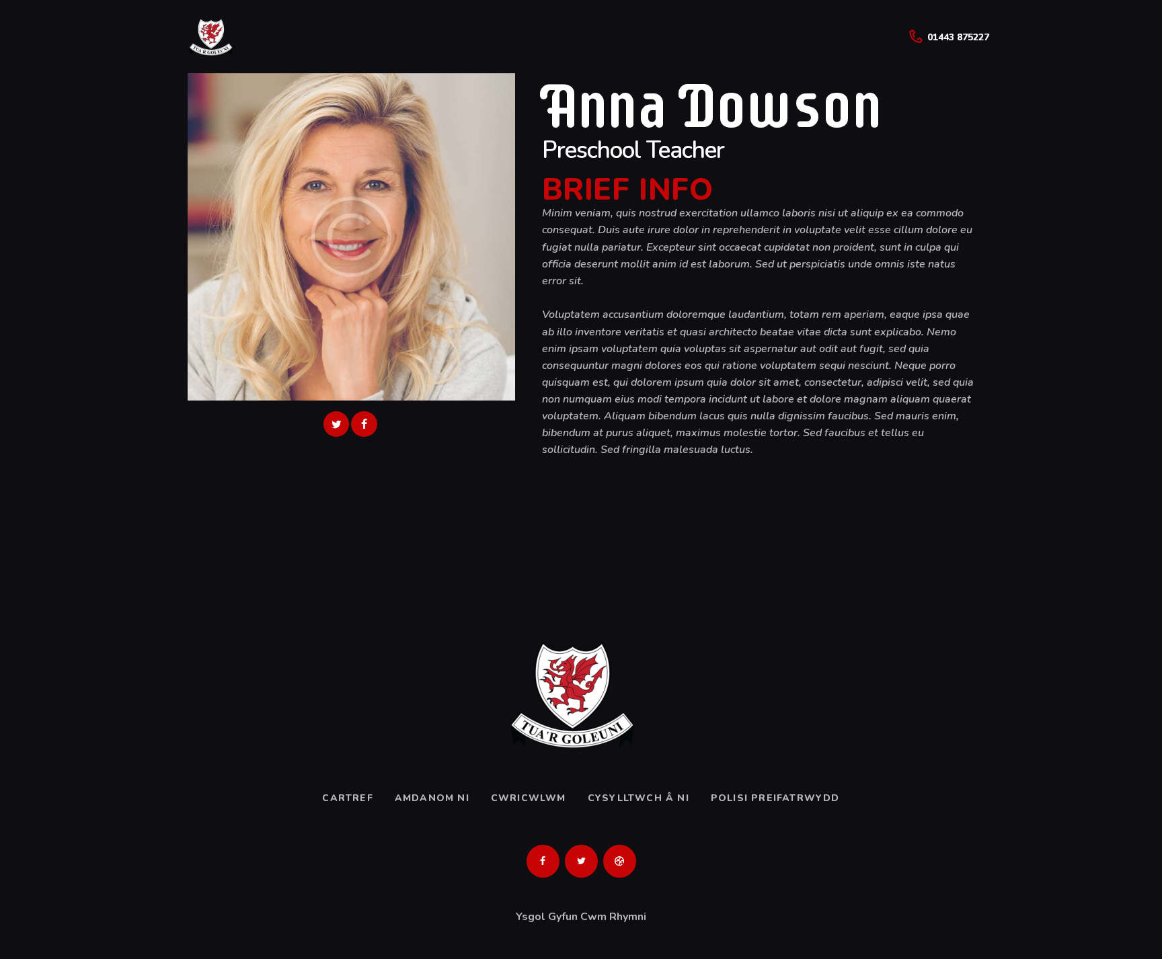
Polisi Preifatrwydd (775, 798)
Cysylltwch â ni (638, 798)
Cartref (347, 798)
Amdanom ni (432, 798)
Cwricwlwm (528, 798)
